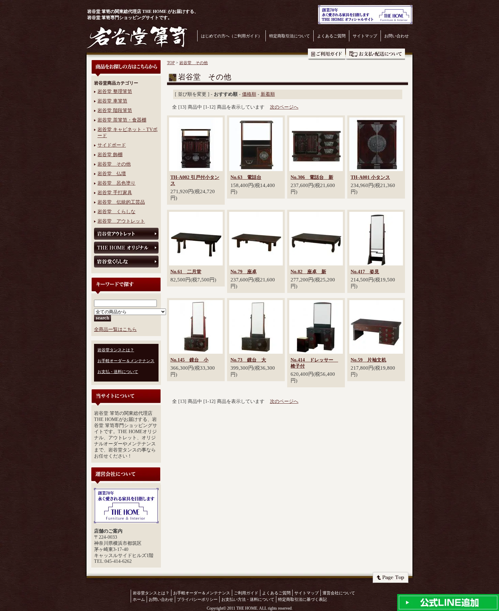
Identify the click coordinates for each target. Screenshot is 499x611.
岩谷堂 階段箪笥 (114, 110)
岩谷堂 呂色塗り (116, 183)
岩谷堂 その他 (114, 164)
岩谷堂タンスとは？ (115, 350)
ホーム (139, 599)
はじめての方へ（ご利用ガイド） (231, 36)
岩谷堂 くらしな (116, 211)
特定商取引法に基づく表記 (302, 599)
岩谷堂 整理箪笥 (114, 91)
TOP (171, 62)
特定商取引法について (289, 36)
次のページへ (284, 107)
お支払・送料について (375, 54)
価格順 (249, 94)
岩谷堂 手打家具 (114, 192)
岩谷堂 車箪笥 (112, 101)
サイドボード (111, 145)
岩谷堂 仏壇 (111, 173)
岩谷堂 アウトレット (121, 221)
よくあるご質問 (331, 36)
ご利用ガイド (326, 54)
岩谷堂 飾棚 (110, 154)
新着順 (268, 94)
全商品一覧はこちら (115, 329)
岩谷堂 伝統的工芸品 (121, 202)
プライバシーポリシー (197, 599)
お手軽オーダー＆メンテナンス (125, 360)
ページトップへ (390, 577)
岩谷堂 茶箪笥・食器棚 (121, 120)
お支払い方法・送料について (247, 599)
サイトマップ (365, 36)
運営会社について (338, 593)
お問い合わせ (396, 36)
